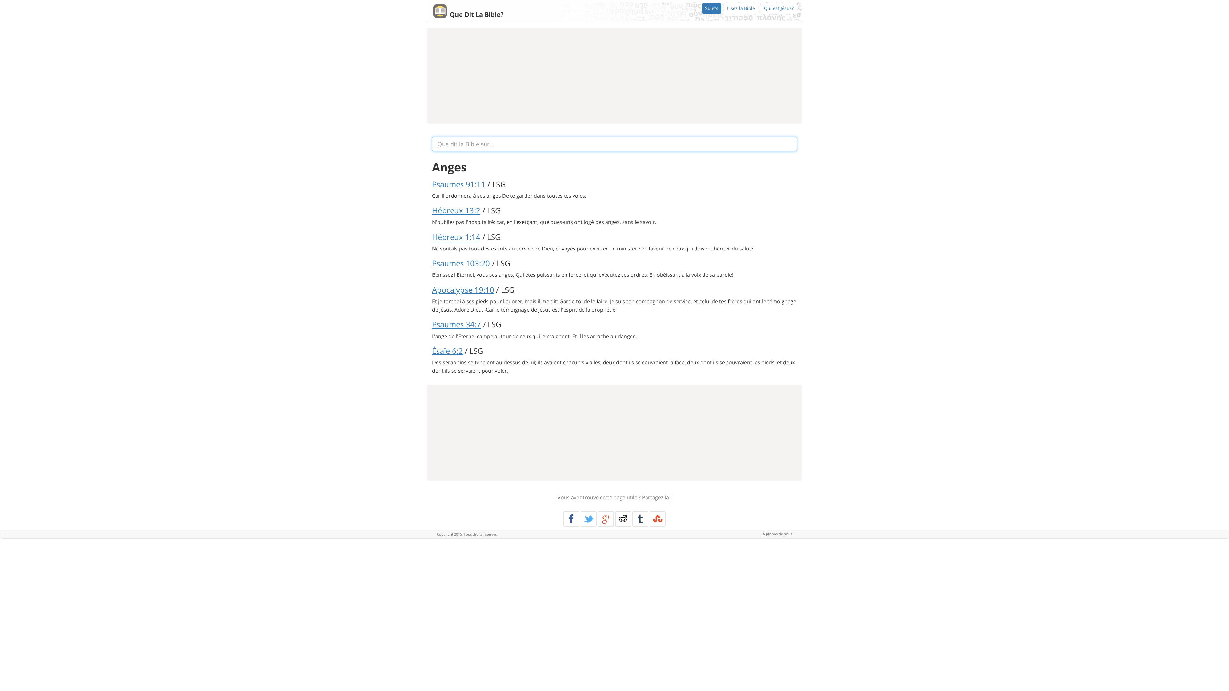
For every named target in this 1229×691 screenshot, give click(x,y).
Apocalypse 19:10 (463, 289)
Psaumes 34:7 (456, 324)
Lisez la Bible (741, 8)
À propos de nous (777, 533)
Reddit (623, 519)
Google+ (606, 519)
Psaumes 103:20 (461, 263)
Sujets (711, 8)
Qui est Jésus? (779, 8)
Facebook (571, 519)
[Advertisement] (614, 76)
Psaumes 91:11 (459, 184)
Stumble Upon (658, 519)
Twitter (589, 519)
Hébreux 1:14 (456, 237)
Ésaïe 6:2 (447, 351)
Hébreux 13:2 (456, 210)
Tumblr (640, 519)
